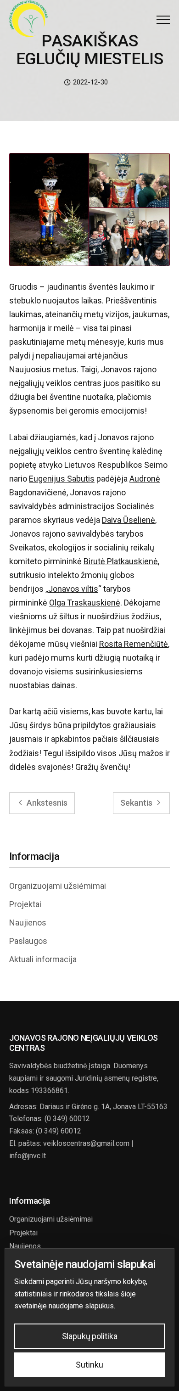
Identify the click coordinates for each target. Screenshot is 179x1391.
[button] (163, 19)
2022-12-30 (89, 82)
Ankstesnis (46, 803)
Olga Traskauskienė (84, 602)
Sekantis (137, 803)
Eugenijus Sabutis (62, 478)
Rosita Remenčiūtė (133, 644)
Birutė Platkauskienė (121, 561)
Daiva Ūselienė (128, 520)
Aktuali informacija (43, 959)
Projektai (25, 904)
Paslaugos (28, 941)
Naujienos (27, 922)
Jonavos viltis (73, 589)
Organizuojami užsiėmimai (57, 886)
